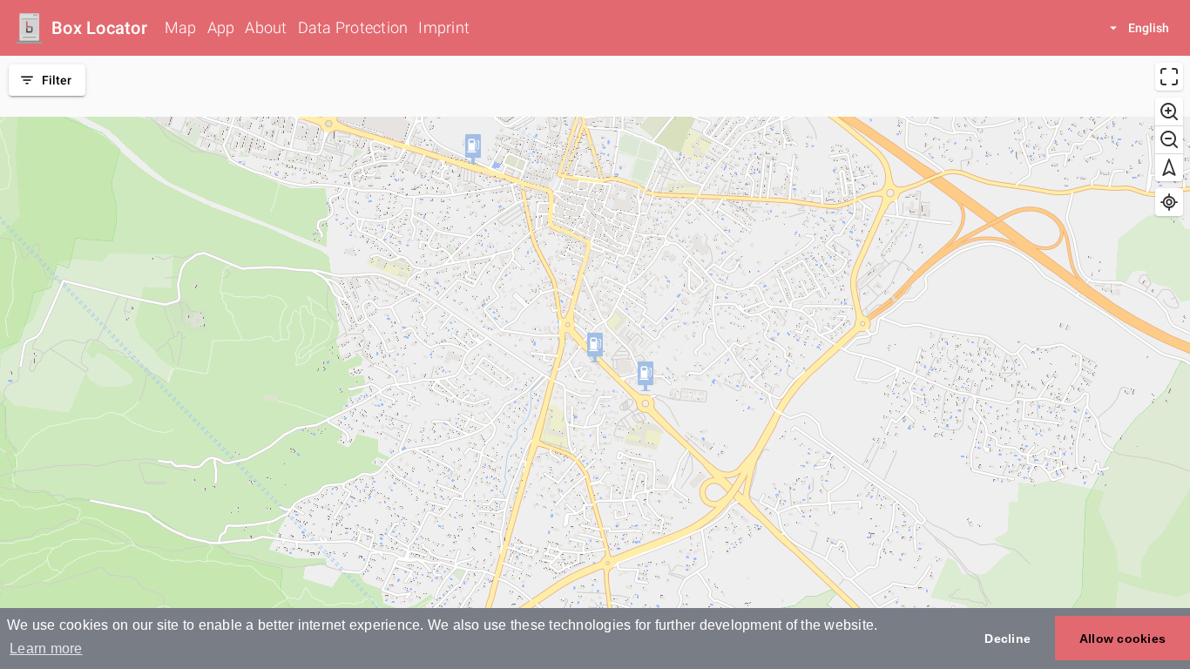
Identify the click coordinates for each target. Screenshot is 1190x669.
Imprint (444, 27)
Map (181, 27)
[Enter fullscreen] (1169, 77)
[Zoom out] (1169, 139)
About (266, 27)
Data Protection (353, 27)
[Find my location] (1169, 202)
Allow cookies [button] (1122, 638)
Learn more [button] (46, 648)
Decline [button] (1007, 638)
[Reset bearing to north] (1169, 167)
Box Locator (99, 27)
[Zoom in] (1169, 111)
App (221, 27)
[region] (595, 362)
